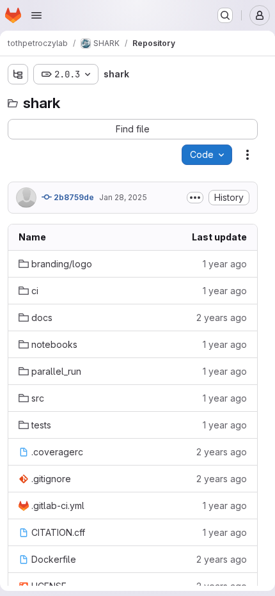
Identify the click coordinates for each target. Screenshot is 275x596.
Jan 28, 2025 (123, 197)
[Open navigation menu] (36, 15)
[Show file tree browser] (18, 74)
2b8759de (73, 197)
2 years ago (221, 317)
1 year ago (225, 263)
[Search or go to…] (225, 15)
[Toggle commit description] (195, 197)
